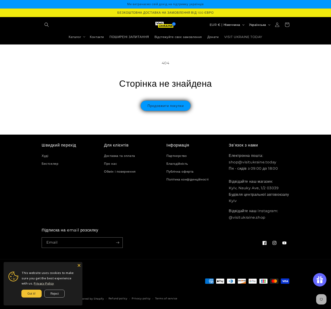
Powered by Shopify (90, 298)
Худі (45, 156)
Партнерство (176, 156)
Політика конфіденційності (187, 179)
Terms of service (166, 298)
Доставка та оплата (119, 156)
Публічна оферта (180, 171)
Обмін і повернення (120, 171)
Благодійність (177, 164)
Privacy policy (141, 298)
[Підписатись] (117, 242)
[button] (47, 25)
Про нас (110, 164)
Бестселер (50, 164)
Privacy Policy (44, 283)
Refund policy (118, 298)
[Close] (79, 265)
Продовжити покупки (165, 106)
